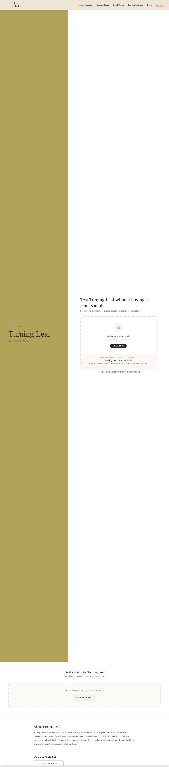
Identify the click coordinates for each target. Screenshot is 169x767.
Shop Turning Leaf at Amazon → (48, 763)
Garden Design (102, 5)
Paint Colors (118, 5)
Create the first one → (84, 697)
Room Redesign (85, 5)
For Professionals (135, 5)
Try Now (160, 5)
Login (149, 5)
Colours (11, 326)
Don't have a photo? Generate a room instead (120, 372)
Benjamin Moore (22, 326)
